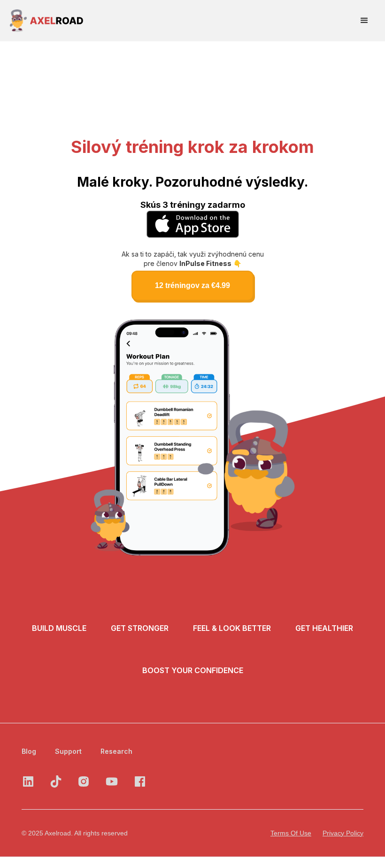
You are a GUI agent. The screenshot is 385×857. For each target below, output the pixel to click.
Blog (29, 751)
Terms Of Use (290, 833)
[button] (364, 20)
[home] (46, 20)
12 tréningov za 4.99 (192, 285)
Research (116, 751)
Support (68, 751)
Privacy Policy (343, 833)
